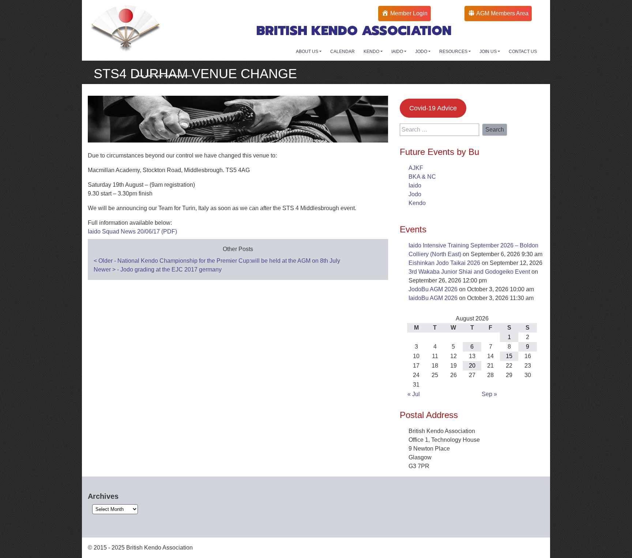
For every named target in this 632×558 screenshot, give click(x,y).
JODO (421, 51)
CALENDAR (342, 51)
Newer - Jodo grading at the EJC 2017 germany (158, 269)
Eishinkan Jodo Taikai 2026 (444, 263)
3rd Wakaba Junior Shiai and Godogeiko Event (469, 272)
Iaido (415, 185)
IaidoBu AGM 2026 (433, 298)
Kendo (417, 203)
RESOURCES (454, 51)
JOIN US (488, 51)
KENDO (372, 51)
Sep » (489, 394)
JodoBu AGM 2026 (433, 289)
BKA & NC (422, 177)
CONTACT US (523, 51)
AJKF (416, 168)
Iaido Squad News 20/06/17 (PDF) (132, 231)
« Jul (413, 394)
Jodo (415, 194)
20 (472, 365)
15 (509, 356)
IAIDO (397, 51)
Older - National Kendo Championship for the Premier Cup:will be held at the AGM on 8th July (217, 261)
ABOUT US (307, 51)
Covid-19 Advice (433, 108)
